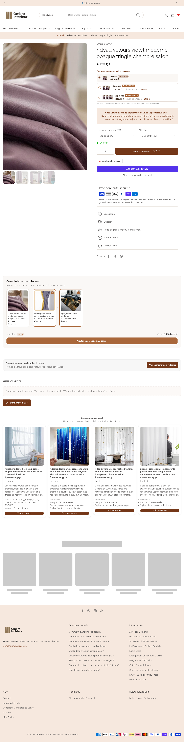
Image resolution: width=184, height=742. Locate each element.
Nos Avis (7, 712)
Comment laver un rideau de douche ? (88, 636)
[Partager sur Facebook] (109, 256)
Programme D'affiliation (140, 660)
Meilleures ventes (12, 28)
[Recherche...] (138, 15)
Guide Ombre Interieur (140, 665)
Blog (161, 28)
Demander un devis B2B (15, 646)
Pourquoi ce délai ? (163, 119)
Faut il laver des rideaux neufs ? (84, 670)
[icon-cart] (172, 15)
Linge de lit (86, 28)
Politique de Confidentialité (142, 636)
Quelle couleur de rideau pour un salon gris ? (91, 655)
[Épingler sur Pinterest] (121, 256)
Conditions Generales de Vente (18, 707)
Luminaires (125, 28)
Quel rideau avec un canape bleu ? (86, 651)
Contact (176, 28)
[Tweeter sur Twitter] (115, 256)
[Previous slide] (4, 2)
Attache (143, 130)
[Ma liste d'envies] (178, 15)
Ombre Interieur (43, 734)
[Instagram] (95, 611)
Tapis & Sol (144, 28)
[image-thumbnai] (9, 177)
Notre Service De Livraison (142, 698)
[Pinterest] (89, 611)
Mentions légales (137, 679)
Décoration (105, 28)
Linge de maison (63, 28)
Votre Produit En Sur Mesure (143, 641)
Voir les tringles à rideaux (162, 365)
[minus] (99, 151)
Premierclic (73, 734)
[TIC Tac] (101, 611)
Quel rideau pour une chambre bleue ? (88, 646)
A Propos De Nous (138, 632)
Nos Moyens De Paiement (82, 698)
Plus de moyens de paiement (137, 175)
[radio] (137, 78)
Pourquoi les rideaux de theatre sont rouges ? (91, 660)
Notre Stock (135, 651)
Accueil (60, 35)
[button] (146, 151)
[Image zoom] (45, 106)
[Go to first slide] (176, 2)
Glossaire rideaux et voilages (143, 670)
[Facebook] (82, 611)
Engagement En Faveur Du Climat (146, 655)
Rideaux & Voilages (37, 28)
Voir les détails (24, 513)
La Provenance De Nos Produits (145, 646)
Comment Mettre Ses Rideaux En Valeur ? (90, 641)
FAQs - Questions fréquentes (143, 675)
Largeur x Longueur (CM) (109, 130)
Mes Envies (8, 717)
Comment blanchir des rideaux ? (85, 632)
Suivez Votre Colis (11, 703)
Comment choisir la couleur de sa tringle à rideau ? (94, 665)
